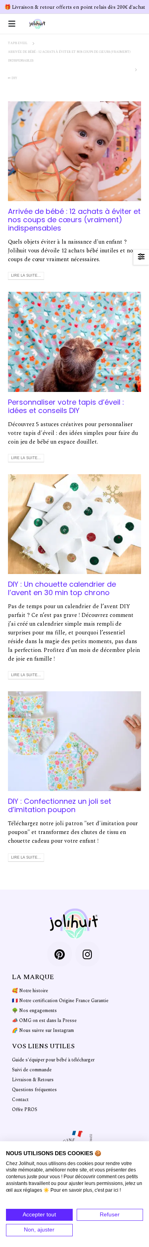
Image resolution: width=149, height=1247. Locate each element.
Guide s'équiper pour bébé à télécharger (53, 1060)
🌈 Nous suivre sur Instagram (43, 1030)
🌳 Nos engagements (34, 1010)
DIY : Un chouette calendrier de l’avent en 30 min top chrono (62, 588)
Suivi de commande (32, 1070)
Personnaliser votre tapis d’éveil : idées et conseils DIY (66, 406)
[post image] (74, 151)
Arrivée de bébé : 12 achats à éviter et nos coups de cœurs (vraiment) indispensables (74, 219)
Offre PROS (24, 1109)
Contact (20, 1099)
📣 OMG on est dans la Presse (44, 1020)
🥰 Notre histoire (30, 991)
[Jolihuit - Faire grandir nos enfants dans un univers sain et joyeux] (37, 24)
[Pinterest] (59, 954)
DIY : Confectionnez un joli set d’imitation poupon (59, 805)
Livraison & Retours (33, 1080)
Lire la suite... (26, 275)
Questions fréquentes (34, 1090)
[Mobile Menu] (14, 24)
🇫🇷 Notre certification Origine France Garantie (60, 1001)
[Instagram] (87, 954)
